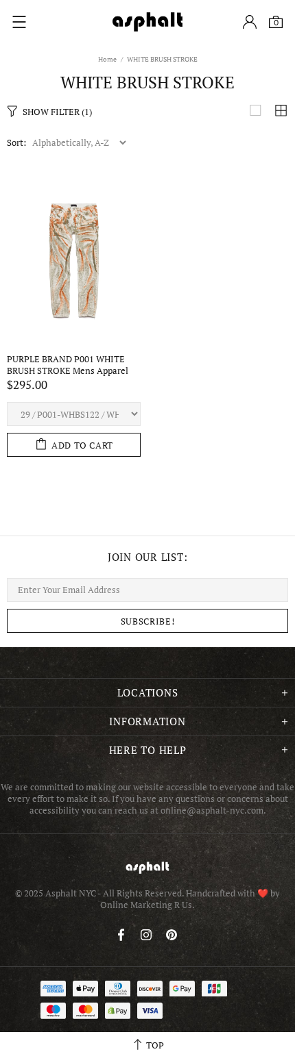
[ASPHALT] (147, 22)
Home (107, 59)
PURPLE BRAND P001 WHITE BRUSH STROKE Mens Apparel (67, 365)
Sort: (16, 143)
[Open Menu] (19, 22)
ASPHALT (147, 867)
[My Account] (250, 22)
